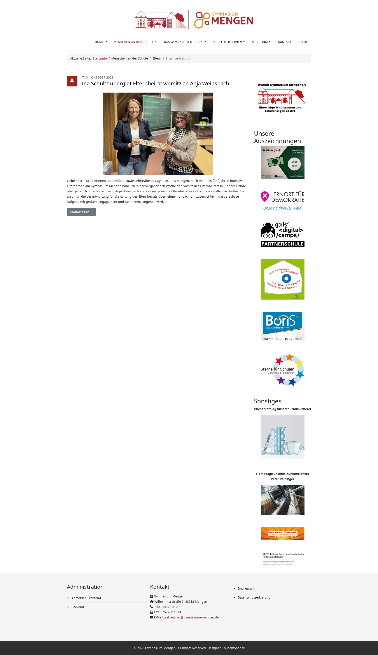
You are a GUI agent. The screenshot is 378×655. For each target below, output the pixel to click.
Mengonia (260, 42)
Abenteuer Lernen (227, 42)
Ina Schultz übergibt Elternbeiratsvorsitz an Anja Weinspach (155, 83)
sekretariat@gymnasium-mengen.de (192, 617)
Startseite (100, 58)
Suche (303, 42)
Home (99, 42)
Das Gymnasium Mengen (183, 42)
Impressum (246, 588)
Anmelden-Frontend (86, 598)
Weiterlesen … (81, 212)
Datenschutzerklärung (254, 597)
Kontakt (284, 42)
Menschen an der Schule (134, 42)
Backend (77, 607)
